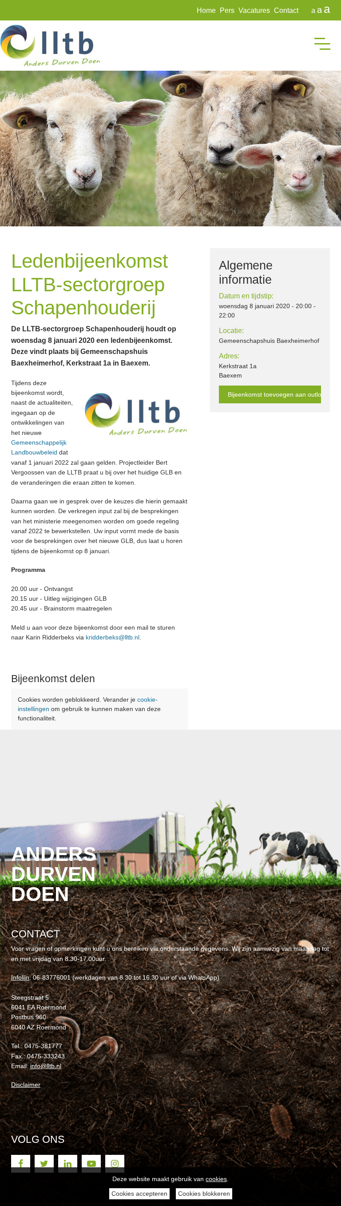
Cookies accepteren (139, 1193)
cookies (216, 1178)
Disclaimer (25, 1084)
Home (206, 10)
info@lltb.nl (45, 1065)
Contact (286, 10)
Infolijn (20, 977)
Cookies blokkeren (204, 1193)
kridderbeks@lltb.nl (112, 637)
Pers (227, 10)
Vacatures (254, 10)
